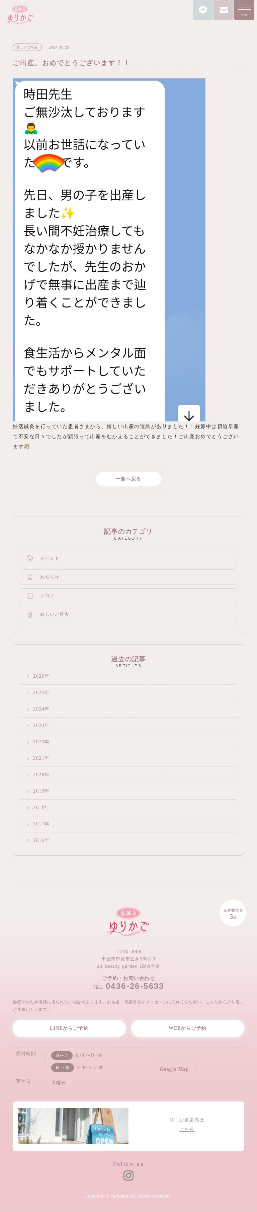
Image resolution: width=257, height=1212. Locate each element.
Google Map (174, 1069)
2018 (39, 807)
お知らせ (49, 577)
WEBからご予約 (187, 1028)
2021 (39, 758)
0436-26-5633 (135, 986)
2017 (39, 823)
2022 (39, 741)
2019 (39, 791)
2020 (39, 774)
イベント (49, 558)
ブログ (47, 595)
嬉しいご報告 (54, 614)
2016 (39, 840)
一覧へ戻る (129, 478)
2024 (39, 709)
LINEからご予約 (69, 1028)
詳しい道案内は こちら (187, 1125)
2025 (39, 692)
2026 (39, 676)
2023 (39, 725)
